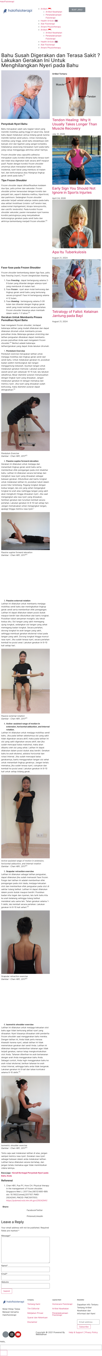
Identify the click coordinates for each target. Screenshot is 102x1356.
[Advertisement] (25, 245)
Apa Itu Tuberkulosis (69, 252)
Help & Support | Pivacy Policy (83, 1332)
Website (5, 1282)
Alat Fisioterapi (48, 23)
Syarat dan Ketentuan (37, 1317)
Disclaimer (32, 1322)
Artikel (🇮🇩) (46, 8)
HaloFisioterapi (7, 1)
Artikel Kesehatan (54, 11)
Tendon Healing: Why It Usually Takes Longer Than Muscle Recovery (74, 124)
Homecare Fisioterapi (62, 1304)
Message (6, 1236)
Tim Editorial (33, 1308)
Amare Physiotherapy (51, 26)
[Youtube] (18, 1334)
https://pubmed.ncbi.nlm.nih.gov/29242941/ (26, 1200)
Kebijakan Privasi (35, 1313)
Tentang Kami (33, 1304)
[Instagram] (12, 1334)
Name (4, 1266)
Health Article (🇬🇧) (49, 20)
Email (4, 1274)
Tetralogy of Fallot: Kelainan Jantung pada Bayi (75, 313)
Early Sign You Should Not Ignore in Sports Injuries (73, 190)
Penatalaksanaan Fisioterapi (60, 1314)
